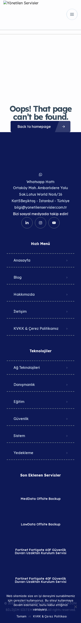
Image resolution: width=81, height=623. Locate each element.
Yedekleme (23, 452)
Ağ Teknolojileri (27, 367)
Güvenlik (21, 418)
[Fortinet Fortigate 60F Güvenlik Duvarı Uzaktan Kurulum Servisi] (41, 541)
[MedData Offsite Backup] (41, 490)
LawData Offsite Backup (40, 524)
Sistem (19, 435)
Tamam (21, 616)
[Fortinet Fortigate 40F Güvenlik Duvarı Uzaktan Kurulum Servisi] (41, 570)
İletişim (20, 311)
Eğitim (19, 401)
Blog (18, 277)
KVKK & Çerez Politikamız (36, 328)
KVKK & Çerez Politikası (50, 616)
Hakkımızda (24, 294)
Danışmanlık (24, 384)
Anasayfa (22, 260)
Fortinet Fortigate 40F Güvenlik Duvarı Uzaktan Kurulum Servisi (40, 580)
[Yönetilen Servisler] (20, 14)
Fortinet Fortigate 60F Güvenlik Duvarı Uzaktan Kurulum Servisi (40, 551)
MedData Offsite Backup (41, 498)
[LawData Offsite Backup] (41, 515)
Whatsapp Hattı (40, 181)
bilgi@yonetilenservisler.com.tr (40, 207)
